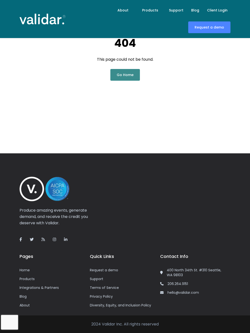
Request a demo (209, 27)
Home (25, 270)
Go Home (125, 74)
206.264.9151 (177, 283)
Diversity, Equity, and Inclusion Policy (120, 305)
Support (176, 10)
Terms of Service (104, 287)
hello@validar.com (183, 292)
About (122, 10)
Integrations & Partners (39, 287)
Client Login (217, 10)
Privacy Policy (101, 296)
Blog (195, 10)
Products (150, 10)
